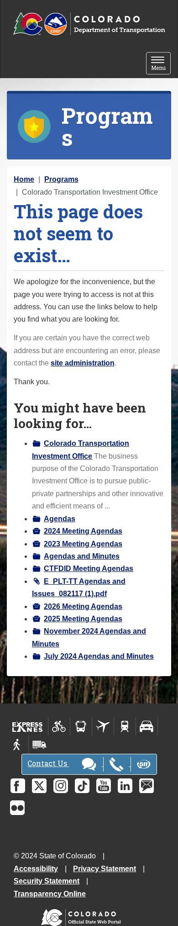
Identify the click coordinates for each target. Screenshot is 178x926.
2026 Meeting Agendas (83, 606)
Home (24, 179)
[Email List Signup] (146, 786)
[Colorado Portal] (83, 915)
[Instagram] (61, 786)
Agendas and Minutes (82, 556)
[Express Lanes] (27, 726)
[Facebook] (18, 786)
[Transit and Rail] (81, 726)
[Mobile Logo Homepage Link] (89, 24)
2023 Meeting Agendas (83, 544)
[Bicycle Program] (59, 726)
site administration (83, 363)
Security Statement (46, 881)
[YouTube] (104, 786)
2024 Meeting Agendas (83, 531)
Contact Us (48, 763)
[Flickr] (17, 808)
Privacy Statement (104, 869)
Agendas (59, 519)
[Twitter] (39, 786)
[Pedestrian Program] (17, 745)
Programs (61, 179)
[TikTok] (82, 786)
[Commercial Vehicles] (39, 745)
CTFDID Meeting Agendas (88, 568)
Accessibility (36, 869)
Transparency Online (50, 894)
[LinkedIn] (125, 786)
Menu (161, 64)
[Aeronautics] (103, 726)
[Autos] (147, 726)
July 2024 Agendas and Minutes (99, 656)
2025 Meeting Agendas (83, 619)
